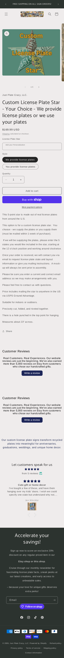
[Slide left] (25, 87)
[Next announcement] (58, 4)
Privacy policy (17, 648)
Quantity (6, 173)
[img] (32, 469)
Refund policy (55, 643)
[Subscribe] (54, 600)
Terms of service (33, 648)
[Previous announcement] (5, 4)
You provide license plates (20, 166)
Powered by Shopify (38, 643)
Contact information (33, 653)
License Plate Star (11, 139)
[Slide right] (38, 87)
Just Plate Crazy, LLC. (19, 643)
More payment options (32, 207)
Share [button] (9, 331)
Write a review (32, 373)
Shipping (6, 134)
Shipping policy (49, 648)
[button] (6, 14)
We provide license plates (20, 159)
